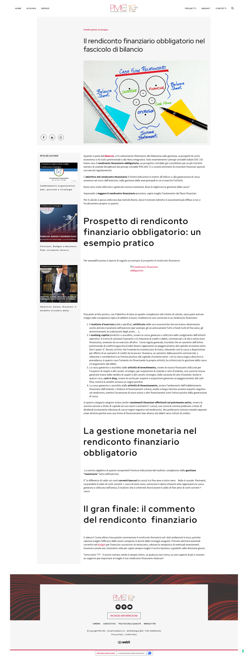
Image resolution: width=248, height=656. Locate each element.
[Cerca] (232, 8)
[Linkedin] (124, 607)
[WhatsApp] (61, 137)
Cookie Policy (131, 634)
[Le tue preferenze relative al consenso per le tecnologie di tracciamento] (243, 651)
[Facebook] (43, 137)
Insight (206, 8)
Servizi (45, 8)
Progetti (190, 8)
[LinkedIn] (52, 137)
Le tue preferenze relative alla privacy (131, 653)
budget (101, 544)
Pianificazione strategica (96, 29)
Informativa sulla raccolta (106, 653)
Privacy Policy (117, 634)
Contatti (221, 8)
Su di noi (31, 8)
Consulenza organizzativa (51, 164)
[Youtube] (129, 607)
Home (18, 8)
